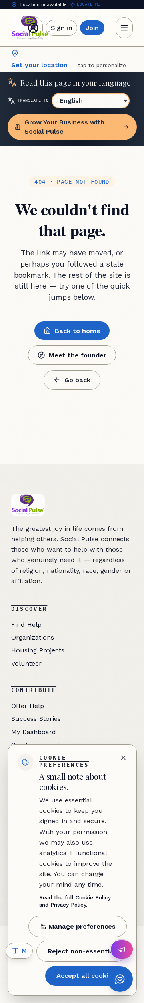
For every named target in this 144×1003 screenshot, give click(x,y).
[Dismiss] (123, 758)
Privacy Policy (68, 904)
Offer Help (27, 706)
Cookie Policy (93, 897)
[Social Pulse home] (28, 505)
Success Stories (36, 718)
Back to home (77, 331)
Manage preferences (82, 926)
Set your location (68, 65)
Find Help (26, 624)
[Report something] (122, 949)
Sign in (61, 28)
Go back (77, 380)
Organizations (32, 637)
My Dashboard (33, 732)
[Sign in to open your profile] (33, 28)
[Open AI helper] (120, 979)
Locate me (88, 4)
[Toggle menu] (124, 27)
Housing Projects (37, 650)
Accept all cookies (86, 975)
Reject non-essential (82, 951)
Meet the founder (77, 355)
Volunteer (26, 663)
